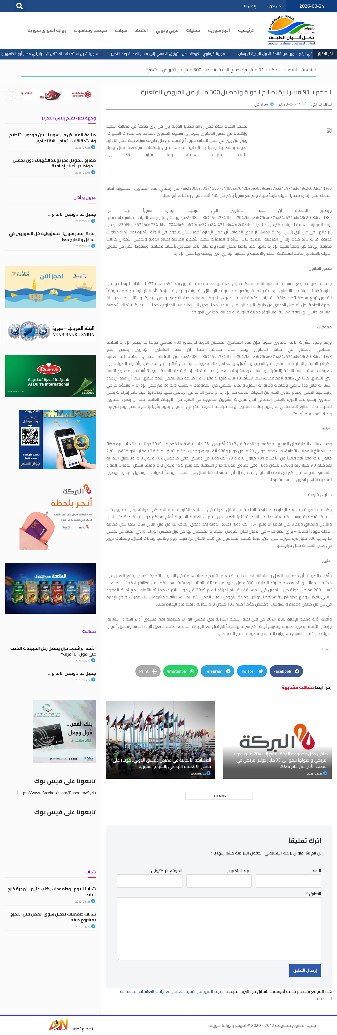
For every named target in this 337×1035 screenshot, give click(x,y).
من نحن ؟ (274, 6)
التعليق (313, 893)
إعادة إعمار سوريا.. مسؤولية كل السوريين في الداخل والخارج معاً (52, 236)
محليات (193, 30)
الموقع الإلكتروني (166, 870)
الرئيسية (246, 30)
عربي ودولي (167, 30)
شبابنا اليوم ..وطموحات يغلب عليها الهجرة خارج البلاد (51, 891)
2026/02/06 (83, 172)
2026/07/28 (83, 147)
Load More (219, 796)
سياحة (121, 30)
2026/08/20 (83, 660)
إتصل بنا (250, 6)
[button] (20, 6)
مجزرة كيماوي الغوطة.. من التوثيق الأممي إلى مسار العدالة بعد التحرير (204, 53)
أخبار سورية (219, 30)
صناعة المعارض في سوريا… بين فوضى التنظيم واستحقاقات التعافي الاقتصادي (52, 137)
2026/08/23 (198, 773)
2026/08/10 (83, 246)
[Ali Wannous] (58, 1029)
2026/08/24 (315, 773)
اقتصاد (141, 30)
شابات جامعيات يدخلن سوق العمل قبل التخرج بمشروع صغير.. (53, 917)
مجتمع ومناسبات (90, 30)
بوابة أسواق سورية (47, 30)
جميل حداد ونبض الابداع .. (72, 214)
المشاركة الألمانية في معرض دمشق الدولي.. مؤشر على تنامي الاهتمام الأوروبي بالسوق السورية (161, 763)
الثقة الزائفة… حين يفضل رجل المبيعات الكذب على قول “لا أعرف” (53, 651)
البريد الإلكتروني (238, 870)
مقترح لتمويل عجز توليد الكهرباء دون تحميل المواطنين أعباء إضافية (54, 163)
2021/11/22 (83, 926)
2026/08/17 (83, 221)
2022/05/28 (83, 901)
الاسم (316, 870)
